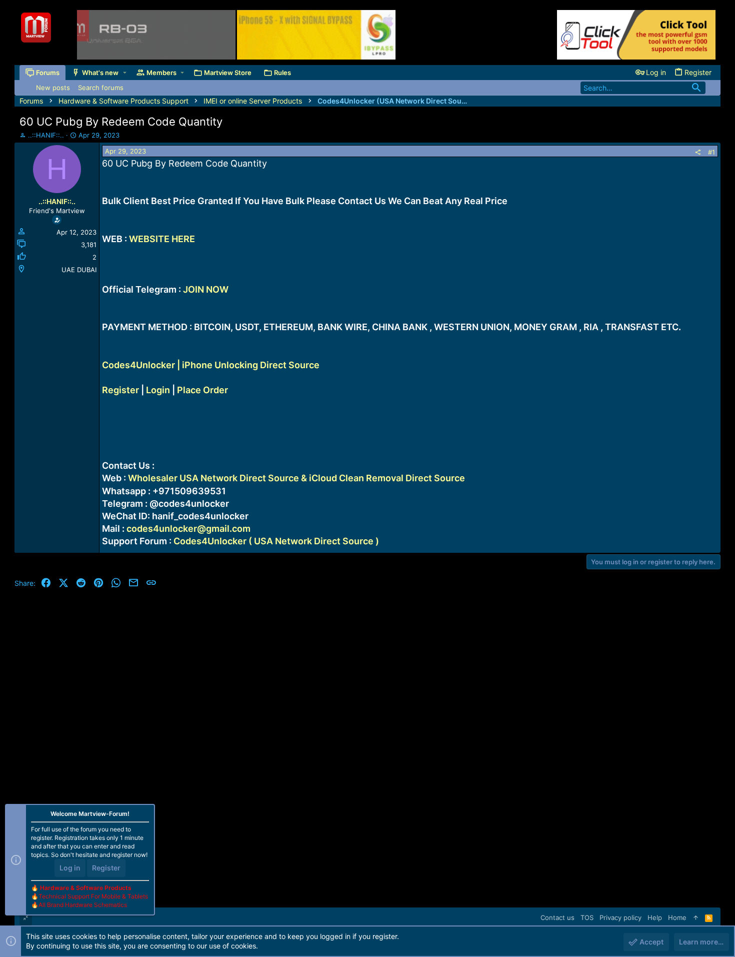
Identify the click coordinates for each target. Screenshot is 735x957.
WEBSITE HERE (162, 239)
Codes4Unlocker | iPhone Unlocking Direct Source (211, 365)
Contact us (557, 917)
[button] (125, 73)
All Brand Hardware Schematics (82, 904)
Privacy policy (621, 917)
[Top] (696, 917)
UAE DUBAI (79, 270)
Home (677, 917)
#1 (711, 152)
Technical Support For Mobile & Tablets (93, 896)
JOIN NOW (205, 289)
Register (120, 390)
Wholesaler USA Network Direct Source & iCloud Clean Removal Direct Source (296, 478)
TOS (587, 917)
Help (655, 917)
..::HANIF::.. (46, 135)
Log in (70, 867)
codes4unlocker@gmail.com (188, 528)
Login (158, 390)
